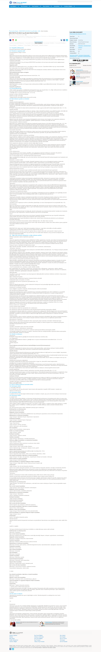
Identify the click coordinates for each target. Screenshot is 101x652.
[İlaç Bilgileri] (82, 32)
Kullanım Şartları (13, 635)
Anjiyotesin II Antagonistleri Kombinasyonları (29, 36)
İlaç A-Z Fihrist (63, 638)
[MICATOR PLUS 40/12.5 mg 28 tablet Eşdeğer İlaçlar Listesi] (79, 63)
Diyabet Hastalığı (79, 81)
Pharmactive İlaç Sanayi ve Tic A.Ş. (78, 33)
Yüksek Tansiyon (48, 622)
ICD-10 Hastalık (63, 641)
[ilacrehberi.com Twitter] (13, 649)
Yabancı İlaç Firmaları (39, 641)
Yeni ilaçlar (62, 640)
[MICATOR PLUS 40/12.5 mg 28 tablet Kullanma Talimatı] (10, 40)
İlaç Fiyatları (63, 636)
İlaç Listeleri (62, 635)
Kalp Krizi (18, 622)
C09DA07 (80, 47)
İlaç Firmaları (37, 640)
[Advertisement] (50, 19)
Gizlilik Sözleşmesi (13, 640)
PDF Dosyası (35, 45)
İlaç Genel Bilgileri (38, 635)
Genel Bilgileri (27, 45)
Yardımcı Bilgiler (13, 641)
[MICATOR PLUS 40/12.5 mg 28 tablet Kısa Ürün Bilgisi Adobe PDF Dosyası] (13, 40)
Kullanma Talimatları (39, 636)
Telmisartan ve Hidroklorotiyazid (48, 36)
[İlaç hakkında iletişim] (61, 40)
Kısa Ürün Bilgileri (38, 638)
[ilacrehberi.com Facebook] (10, 649)
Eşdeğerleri (20, 45)
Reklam (11, 636)
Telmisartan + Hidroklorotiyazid (84, 45)
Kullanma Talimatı (43, 45)
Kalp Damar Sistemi (13, 36)
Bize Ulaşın (12, 638)
